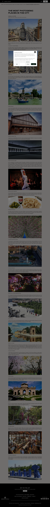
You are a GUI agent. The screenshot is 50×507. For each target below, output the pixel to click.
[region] (25, 58)
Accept (34, 64)
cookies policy (28, 61)
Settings (28, 64)
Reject (17, 64)
